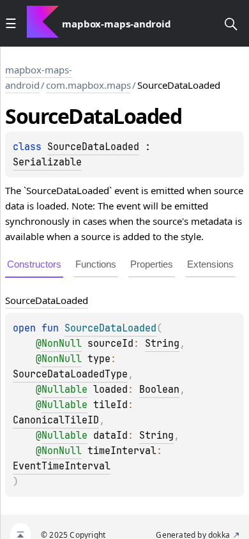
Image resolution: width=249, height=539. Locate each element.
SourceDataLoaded (93, 146)
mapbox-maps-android (38, 77)
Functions (95, 264)
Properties (151, 264)
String (162, 343)
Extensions (210, 264)
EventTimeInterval (61, 466)
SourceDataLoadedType (70, 374)
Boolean (159, 389)
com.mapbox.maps (88, 85)
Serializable (47, 162)
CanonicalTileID (56, 420)
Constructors (34, 264)
